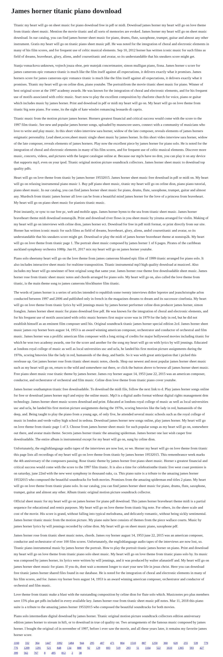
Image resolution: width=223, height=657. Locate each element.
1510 (133, 643)
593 (192, 647)
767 (36, 652)
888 (79, 647)
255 (186, 643)
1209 (26, 647)
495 (53, 652)
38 (80, 652)
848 (59, 647)
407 (102, 643)
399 (16, 652)
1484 (71, 643)
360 (165, 643)
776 (16, 647)
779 (206, 643)
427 (202, 647)
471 (112, 643)
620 (176, 643)
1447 (48, 643)
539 (196, 643)
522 (158, 647)
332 (27, 643)
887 (144, 643)
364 (37, 643)
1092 (59, 643)
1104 (148, 647)
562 (26, 652)
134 (69, 647)
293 (128, 647)
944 (82, 643)
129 (98, 647)
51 (137, 647)
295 (92, 643)
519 (118, 647)
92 (88, 647)
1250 (154, 643)
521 (49, 647)
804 (122, 643)
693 (108, 647)
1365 (181, 647)
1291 (38, 647)
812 (63, 652)
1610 (169, 647)
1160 (16, 643)
